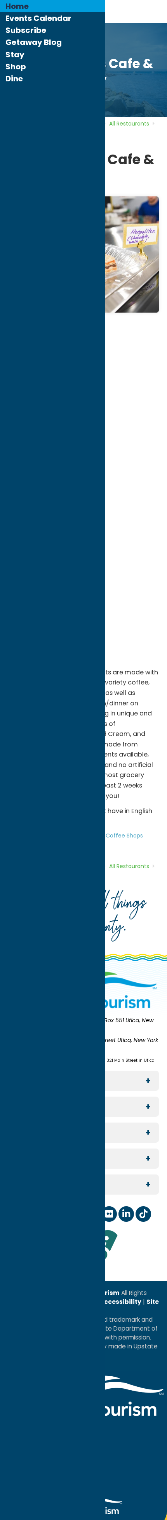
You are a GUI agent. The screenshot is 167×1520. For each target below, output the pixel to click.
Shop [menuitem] (15, 66)
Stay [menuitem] (14, 54)
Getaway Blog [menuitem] (33, 42)
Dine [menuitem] (14, 78)
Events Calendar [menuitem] (38, 18)
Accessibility (120, 1302)
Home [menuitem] (17, 6)
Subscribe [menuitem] (25, 30)
